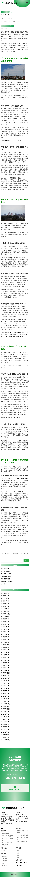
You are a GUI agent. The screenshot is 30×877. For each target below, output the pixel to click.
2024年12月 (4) (5, 642)
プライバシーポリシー (22, 863)
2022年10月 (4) (5, 709)
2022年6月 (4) (5, 719)
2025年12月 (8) (5, 611)
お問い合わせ (20, 860)
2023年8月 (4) (5, 683)
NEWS (3, 851)
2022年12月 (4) (5, 704)
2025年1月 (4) (5, 639)
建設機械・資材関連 (7, 581)
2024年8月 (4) (5, 652)
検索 (26, 560)
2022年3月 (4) (5, 727)
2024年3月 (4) (5, 665)
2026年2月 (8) (5, 606)
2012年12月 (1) (5, 740)
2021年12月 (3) (5, 735)
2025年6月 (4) (5, 627)
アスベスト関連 (5, 571)
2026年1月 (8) (5, 609)
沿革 (3, 863)
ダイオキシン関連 (8, 26)
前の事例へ (5, 553)
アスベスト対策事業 (7, 836)
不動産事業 (5, 845)
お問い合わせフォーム (15, 789)
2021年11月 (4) (5, 737)
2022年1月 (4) (5, 732)
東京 (18, 851)
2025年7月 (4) (5, 624)
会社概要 (4, 861)
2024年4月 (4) (5, 663)
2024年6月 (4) (5, 657)
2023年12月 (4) (5, 673)
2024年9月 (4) (5, 650)
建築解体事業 (6, 834)
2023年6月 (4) (5, 688)
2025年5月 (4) (5, 629)
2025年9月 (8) (5, 619)
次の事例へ (24, 553)
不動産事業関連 (5, 579)
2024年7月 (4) (5, 655)
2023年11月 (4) (5, 675)
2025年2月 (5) (5, 637)
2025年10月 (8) (5, 616)
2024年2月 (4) (5, 668)
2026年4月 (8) (5, 601)
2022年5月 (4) (5, 722)
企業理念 (4, 856)
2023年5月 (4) (5, 691)
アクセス (4, 865)
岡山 (18, 858)
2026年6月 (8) (5, 596)
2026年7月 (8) (5, 593)
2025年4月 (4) (5, 632)
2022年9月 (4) (5, 711)
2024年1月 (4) (5, 670)
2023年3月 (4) (5, 696)
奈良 (18, 855)
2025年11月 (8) (5, 614)
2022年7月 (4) (5, 717)
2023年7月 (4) (5, 686)
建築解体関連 (5, 569)
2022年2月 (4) (5, 729)
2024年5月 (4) (5, 660)
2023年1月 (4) (5, 701)
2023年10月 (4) (5, 678)
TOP (2, 828)
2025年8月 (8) (5, 621)
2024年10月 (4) (5, 647)
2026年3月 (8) (5, 603)
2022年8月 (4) (5, 714)
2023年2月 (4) (5, 699)
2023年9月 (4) (5, 681)
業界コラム (4, 848)
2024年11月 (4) (5, 645)
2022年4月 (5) (5, 724)
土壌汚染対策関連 (6, 576)
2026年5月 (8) (5, 598)
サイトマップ (20, 865)
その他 (3, 584)
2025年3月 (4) (5, 634)
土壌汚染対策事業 (7, 842)
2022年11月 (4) (5, 706)
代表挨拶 (4, 858)
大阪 (18, 853)
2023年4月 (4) (5, 693)
